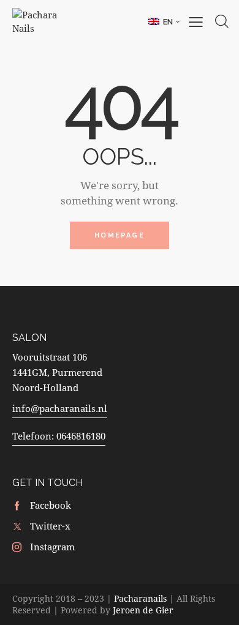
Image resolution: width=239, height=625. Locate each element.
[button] (164, 21)
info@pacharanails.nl (59, 408)
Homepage (119, 235)
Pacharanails (140, 598)
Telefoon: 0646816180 (58, 436)
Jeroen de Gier (143, 610)
